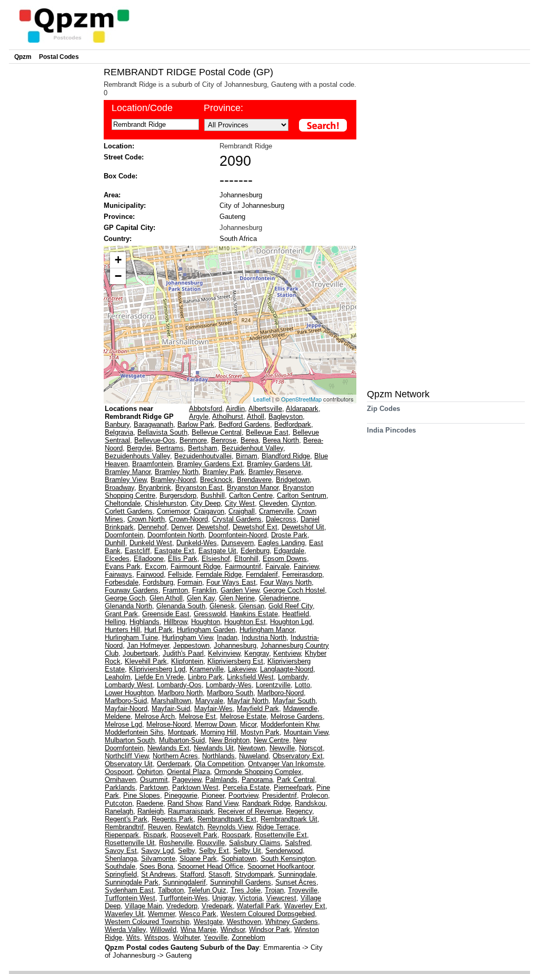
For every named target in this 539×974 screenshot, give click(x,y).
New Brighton (229, 740)
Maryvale (209, 701)
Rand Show (184, 803)
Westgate (208, 922)
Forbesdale (121, 582)
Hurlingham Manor (266, 630)
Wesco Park (197, 914)
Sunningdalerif (184, 882)
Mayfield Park (258, 708)
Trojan (274, 890)
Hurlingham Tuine (131, 637)
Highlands (144, 622)
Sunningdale (296, 874)
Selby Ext (214, 851)
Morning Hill (218, 732)
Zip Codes (383, 409)
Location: (119, 146)
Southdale (120, 866)
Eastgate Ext (174, 551)
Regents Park (172, 819)
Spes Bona (156, 866)
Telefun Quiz (207, 890)
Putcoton (118, 803)
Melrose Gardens (297, 716)
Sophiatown (238, 858)
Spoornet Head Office (210, 866)
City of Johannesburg (251, 205)
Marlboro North (180, 693)
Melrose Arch (155, 716)
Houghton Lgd (291, 622)
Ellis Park (182, 559)
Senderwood (284, 851)
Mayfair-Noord (126, 708)
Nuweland (253, 756)
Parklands (120, 787)
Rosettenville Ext (281, 835)
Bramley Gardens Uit (279, 464)
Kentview (287, 653)
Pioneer (213, 795)
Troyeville (302, 890)
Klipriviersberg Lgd (157, 669)
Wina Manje (198, 929)
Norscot (311, 748)
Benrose (223, 440)
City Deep (206, 503)
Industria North (264, 637)
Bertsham (202, 448)
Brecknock (216, 480)
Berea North (281, 440)
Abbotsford (205, 409)
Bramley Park (223, 472)
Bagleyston (285, 416)
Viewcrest (281, 898)
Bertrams (170, 448)
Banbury (117, 424)
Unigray (223, 898)
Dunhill (115, 543)
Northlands (218, 756)
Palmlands (221, 780)
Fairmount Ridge (196, 566)
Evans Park (123, 566)
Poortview (243, 795)
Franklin (204, 590)
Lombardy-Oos (179, 685)
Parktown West (195, 787)
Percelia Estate (246, 787)
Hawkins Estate (254, 614)
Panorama (257, 780)
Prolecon (314, 795)
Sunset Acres (295, 882)
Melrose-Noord (168, 724)
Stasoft (219, 874)
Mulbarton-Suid (182, 740)
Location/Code (142, 108)
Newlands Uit (214, 748)
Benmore (193, 440)
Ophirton (150, 772)
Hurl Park (158, 630)
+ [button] (118, 259)
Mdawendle (300, 708)
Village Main (143, 906)
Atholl (255, 416)
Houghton (205, 622)
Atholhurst (227, 416)
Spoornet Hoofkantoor (280, 866)
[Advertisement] (54, 224)
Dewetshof (212, 527)
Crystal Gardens (237, 519)
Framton (175, 590)
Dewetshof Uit (303, 527)
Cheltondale (123, 503)
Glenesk (222, 606)
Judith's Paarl (183, 653)
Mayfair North (247, 701)
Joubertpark (140, 653)
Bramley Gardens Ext (210, 464)
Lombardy (292, 677)
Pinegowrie (180, 795)
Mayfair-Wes (213, 708)
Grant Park (121, 614)
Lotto (302, 685)
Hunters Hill (122, 630)
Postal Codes (59, 57)
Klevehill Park (146, 661)
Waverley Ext (304, 906)
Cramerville (276, 511)
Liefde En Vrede (159, 677)
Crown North (146, 519)
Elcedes (117, 559)
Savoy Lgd (157, 851)
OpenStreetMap (301, 399)
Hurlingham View (187, 637)
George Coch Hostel (294, 590)
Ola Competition (219, 764)
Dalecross (281, 519)
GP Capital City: (129, 228)
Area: (112, 195)
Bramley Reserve (274, 472)
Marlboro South (230, 693)
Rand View (222, 803)
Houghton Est (245, 622)
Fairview (306, 566)
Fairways (118, 574)
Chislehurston (165, 503)
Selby (186, 851)
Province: (223, 108)
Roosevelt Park (194, 835)
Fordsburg (158, 582)
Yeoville (215, 937)
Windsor (233, 929)
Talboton (171, 890)
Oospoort (119, 772)
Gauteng (232, 216)
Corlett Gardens (129, 511)
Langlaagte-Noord (286, 669)
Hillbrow (175, 622)
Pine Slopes (141, 795)
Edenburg (255, 551)
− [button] (118, 276)
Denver (181, 527)
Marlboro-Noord (280, 693)
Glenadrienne (279, 598)
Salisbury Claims (255, 843)
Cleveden (273, 503)
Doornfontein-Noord (237, 535)
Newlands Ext (168, 748)
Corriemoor (173, 511)
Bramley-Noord (173, 480)
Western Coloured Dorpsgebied (268, 914)
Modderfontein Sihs (134, 732)
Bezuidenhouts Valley (137, 456)
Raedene (149, 803)
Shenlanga (121, 858)
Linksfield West (250, 677)
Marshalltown (171, 701)
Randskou (310, 803)
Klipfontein (187, 661)
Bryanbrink (154, 487)
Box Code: (120, 176)
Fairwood (150, 574)
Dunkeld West (150, 543)
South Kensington (288, 858)
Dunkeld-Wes (196, 543)
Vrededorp (181, 906)
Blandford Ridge (286, 456)
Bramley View (125, 480)
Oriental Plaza (188, 772)
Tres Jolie (246, 890)
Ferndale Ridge (219, 574)
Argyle (198, 416)
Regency (299, 811)
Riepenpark (122, 835)
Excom (155, 566)
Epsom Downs (285, 559)
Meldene (118, 716)
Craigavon (209, 511)
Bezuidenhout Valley (252, 448)
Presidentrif (279, 795)
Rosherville (176, 843)
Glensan (251, 606)
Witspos (156, 937)
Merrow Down (215, 724)
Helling (115, 622)
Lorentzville (273, 685)
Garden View (240, 590)
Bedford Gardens (244, 424)
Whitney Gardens (291, 922)
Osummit (154, 780)
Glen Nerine (237, 598)
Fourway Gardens (131, 590)
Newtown (251, 748)
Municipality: (125, 205)
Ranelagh (119, 811)
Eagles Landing (281, 543)
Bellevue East (267, 432)
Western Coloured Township (147, 922)
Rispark (154, 835)
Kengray (256, 653)
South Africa (238, 239)
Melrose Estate (243, 716)
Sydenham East (129, 890)
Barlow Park (195, 424)
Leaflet (262, 399)
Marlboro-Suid (126, 701)
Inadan (227, 637)
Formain (189, 582)
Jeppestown (191, 645)
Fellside (180, 574)
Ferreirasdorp (302, 574)
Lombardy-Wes (229, 685)
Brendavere (254, 480)
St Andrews (158, 874)
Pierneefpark (293, 787)
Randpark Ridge (266, 803)
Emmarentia (282, 947)
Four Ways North (286, 582)
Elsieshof (216, 559)
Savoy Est (121, 851)
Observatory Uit (129, 764)
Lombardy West (129, 685)
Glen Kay (201, 598)
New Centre (271, 740)
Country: (118, 239)
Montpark (182, 732)
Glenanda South (180, 606)
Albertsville (265, 409)
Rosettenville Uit (130, 843)
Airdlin (235, 409)
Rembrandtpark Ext (226, 819)
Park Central (296, 780)
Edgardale (289, 551)
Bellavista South (162, 432)
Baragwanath (153, 424)
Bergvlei (139, 448)
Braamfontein (152, 464)
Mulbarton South (130, 740)
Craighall (241, 511)
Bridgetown (293, 480)
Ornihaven (120, 780)
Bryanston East (199, 487)
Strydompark (254, 874)
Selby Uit (247, 851)
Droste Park (289, 535)
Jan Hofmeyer (148, 645)
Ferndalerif (262, 574)
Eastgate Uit (217, 551)
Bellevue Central (217, 432)
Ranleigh (150, 811)
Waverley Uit (124, 914)
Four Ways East (231, 582)
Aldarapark (302, 409)
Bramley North (176, 472)
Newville (282, 748)
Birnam (246, 456)
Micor (248, 724)
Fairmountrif (243, 566)
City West (240, 503)
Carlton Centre (251, 495)
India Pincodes (391, 430)
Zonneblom (248, 937)
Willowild (163, 929)
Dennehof (152, 527)
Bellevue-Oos (154, 440)
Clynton (303, 503)
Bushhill (213, 495)
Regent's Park (126, 819)
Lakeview (242, 669)
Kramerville (206, 669)
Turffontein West (130, 898)
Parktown (153, 787)
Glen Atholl (166, 598)
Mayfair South (294, 701)
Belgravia (119, 432)
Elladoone (149, 559)
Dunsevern (237, 543)
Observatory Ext (298, 756)
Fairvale (277, 566)
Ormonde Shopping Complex (258, 772)
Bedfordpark (292, 424)
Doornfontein (124, 535)
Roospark (236, 835)
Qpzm (23, 57)
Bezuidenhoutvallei (203, 456)
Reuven (159, 827)
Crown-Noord (188, 519)
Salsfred (297, 843)
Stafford (192, 874)
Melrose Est (197, 716)
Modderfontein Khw (289, 724)
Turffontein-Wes (183, 898)
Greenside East (165, 614)
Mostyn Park (260, 732)
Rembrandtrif (124, 827)
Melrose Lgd (123, 724)
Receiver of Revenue (250, 811)
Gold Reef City (290, 606)
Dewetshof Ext (255, 527)
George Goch (125, 598)
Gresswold (210, 614)
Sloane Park (198, 858)
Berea (249, 440)
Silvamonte (158, 858)
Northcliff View (126, 756)
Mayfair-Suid (171, 708)
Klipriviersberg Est (235, 661)
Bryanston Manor (252, 487)
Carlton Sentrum (301, 495)
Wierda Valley (125, 929)
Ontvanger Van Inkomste (286, 764)
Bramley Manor (128, 472)
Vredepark (217, 906)
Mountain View (306, 732)
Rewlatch (189, 827)
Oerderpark (174, 764)
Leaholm (118, 677)
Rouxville (211, 843)
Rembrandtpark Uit (289, 819)
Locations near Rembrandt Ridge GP (139, 412)
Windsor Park (269, 929)
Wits (133, 937)
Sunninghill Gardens (240, 882)
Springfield (121, 874)
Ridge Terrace (277, 827)
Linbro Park (205, 677)
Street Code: (124, 157)
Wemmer (161, 914)
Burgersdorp (177, 495)
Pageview (186, 780)
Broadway (119, 487)
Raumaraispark (191, 811)
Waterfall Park (258, 906)
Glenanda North (128, 606)
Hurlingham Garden (206, 630)
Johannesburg (240, 195)
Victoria (250, 898)
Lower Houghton (129, 693)
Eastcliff (137, 551)
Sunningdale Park (131, 882)
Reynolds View (229, 827)
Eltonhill (246, 559)
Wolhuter (186, 937)
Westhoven (244, 922)
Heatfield (295, 614)
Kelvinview (224, 653)
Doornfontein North (175, 535)
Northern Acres (175, 756)
